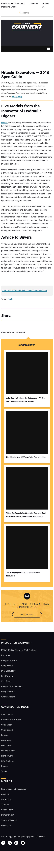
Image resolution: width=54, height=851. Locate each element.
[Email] (31, 316)
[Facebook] (16, 316)
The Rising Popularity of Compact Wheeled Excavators (23, 574)
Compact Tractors (9, 660)
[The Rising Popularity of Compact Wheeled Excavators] (27, 547)
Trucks (4, 771)
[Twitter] (21, 316)
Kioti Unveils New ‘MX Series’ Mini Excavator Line (26, 457)
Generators (6, 740)
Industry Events (8, 750)
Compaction (6, 724)
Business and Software (11, 719)
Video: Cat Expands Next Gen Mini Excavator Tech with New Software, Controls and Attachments (26, 515)
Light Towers (7, 676)
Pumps (4, 766)
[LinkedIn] (26, 316)
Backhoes (5, 655)
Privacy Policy (7, 814)
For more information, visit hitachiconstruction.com (24, 290)
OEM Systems (7, 761)
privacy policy (17, 96)
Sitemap (5, 804)
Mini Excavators (8, 670)
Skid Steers (6, 681)
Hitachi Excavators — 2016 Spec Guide (25, 74)
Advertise (34, 3)
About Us (5, 794)
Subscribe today (27, 615)
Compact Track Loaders (11, 686)
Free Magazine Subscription (13, 789)
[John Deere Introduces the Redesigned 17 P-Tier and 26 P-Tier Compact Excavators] (27, 373)
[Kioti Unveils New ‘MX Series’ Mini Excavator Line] (27, 432)
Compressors (7, 665)
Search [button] (20, 13)
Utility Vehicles (7, 691)
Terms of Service (9, 820)
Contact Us (45, 5)
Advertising (6, 799)
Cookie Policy (7, 809)
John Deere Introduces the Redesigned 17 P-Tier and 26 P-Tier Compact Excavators (25, 400)
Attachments (7, 714)
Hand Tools (6, 745)
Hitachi (4, 122)
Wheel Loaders (8, 696)
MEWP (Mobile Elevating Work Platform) (19, 650)
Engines (4, 735)
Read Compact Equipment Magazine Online (13, 5)
